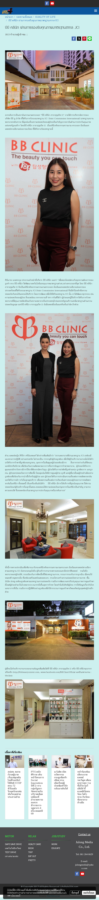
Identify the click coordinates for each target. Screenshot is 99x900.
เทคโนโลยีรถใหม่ (13, 848)
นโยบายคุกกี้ (15, 895)
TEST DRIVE (10, 852)
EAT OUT (32, 856)
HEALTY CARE (34, 844)
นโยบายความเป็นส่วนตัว (58, 893)
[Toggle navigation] (95, 11)
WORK (54, 844)
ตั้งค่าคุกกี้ (75, 893)
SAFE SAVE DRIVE (13, 844)
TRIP (30, 852)
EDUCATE (55, 848)
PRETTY (32, 860)
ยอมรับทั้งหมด (88, 893)
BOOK (31, 848)
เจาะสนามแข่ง (11, 856)
